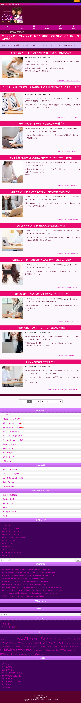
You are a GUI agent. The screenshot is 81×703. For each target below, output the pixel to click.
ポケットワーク (16, 646)
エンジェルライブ (62, 639)
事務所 (72, 646)
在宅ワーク (35, 650)
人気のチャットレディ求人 (11, 419)
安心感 (5, 516)
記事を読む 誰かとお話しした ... (68, 321)
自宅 (71, 650)
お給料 (23, 638)
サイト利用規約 (8, 452)
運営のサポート (8, 503)
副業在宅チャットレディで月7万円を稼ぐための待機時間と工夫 (41, 53)
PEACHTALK (11, 639)
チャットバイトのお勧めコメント (14, 436)
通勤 (2, 654)
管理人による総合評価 (10, 495)
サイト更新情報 (7, 667)
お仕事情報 (5, 624)
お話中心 (33, 638)
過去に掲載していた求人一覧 (11, 676)
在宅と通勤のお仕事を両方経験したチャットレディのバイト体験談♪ (41, 157)
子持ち (41, 650)
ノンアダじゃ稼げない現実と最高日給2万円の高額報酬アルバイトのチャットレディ (40, 88)
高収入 (39, 654)
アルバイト (53, 639)
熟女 (54, 650)
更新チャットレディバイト (13, 427)
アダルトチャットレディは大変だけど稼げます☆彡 (41, 225)
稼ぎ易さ (6, 507)
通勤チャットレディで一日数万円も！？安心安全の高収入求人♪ (41, 191)
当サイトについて (8, 457)
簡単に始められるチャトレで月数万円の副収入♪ (41, 123)
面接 (6, 654)
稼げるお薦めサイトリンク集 (11, 552)
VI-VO (17, 639)
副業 (23, 650)
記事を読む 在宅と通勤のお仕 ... (68, 185)
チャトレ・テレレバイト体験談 (13, 440)
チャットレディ (13, 642)
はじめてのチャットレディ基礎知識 (13, 537)
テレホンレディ (38, 643)
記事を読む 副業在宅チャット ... (68, 81)
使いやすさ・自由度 (9, 511)
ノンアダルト (56, 642)
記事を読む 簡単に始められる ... (68, 151)
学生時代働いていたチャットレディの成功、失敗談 (41, 328)
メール (33, 646)
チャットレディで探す (10, 469)
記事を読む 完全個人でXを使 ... (68, 287)
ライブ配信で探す (8, 486)
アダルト (43, 638)
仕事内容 (6, 650)
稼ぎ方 (60, 650)
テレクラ (27, 643)
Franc (5, 639)
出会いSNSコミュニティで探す (13, 478)
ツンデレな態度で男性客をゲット (41, 362)
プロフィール (6, 646)
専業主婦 (48, 650)
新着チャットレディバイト (12, 423)
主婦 (67, 646)
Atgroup (2, 639)
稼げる (67, 650)
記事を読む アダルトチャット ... (68, 253)
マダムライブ (27, 646)
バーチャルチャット (70, 643)
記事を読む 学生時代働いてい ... (68, 355)
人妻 (76, 646)
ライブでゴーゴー (59, 646)
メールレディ (43, 646)
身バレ (76, 650)
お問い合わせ (7, 461)
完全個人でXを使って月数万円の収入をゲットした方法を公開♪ (41, 260)
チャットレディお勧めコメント (12, 673)
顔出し (11, 654)
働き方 (17, 650)
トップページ (7, 414)
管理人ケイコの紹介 (9, 444)
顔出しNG (19, 654)
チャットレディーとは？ (11, 431)
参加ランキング (8, 448)
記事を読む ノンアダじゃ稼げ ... (68, 117)
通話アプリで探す (8, 482)
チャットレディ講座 (8, 627)
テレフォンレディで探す (11, 473)
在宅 (28, 650)
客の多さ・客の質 (8, 499)
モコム (52, 646)
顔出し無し (29, 654)
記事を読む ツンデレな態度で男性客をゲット (64, 389)
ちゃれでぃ (41, 700)
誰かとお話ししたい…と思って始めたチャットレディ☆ (41, 294)
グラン (70, 639)
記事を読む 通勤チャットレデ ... (68, 219)
